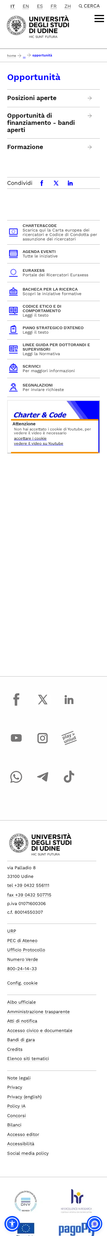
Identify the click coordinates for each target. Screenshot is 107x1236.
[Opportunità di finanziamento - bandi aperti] (90, 115)
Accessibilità (20, 1143)
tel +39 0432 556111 (28, 885)
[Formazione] (90, 147)
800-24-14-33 (22, 968)
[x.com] (43, 705)
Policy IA (16, 1106)
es (40, 6)
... (24, 56)
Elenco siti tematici (28, 1058)
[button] (12, 1223)
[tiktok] (69, 782)
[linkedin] (69, 705)
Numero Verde (22, 959)
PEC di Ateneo (22, 940)
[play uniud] (69, 743)
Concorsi (16, 1115)
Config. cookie (22, 983)
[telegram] (43, 782)
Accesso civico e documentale (40, 1030)
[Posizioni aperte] (90, 98)
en (26, 6)
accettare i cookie (30, 439)
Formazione (25, 147)
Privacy (14, 1087)
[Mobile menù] (99, 18)
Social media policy (28, 1153)
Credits (15, 1049)
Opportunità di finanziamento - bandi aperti (41, 123)
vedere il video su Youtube (38, 444)
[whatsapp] (16, 782)
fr (54, 6)
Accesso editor (23, 1134)
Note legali (19, 1078)
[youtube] (16, 743)
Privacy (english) (24, 1096)
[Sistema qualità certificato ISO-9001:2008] (25, 1203)
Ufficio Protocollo (26, 950)
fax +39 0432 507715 (29, 895)
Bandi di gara (21, 1039)
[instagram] (43, 743)
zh (67, 6)
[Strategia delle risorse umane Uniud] (76, 1203)
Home (11, 56)
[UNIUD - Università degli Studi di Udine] (38, 26)
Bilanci (14, 1125)
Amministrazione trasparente (38, 1011)
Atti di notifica (22, 1021)
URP (11, 931)
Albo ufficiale (21, 1002)
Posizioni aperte (31, 98)
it (12, 6)
